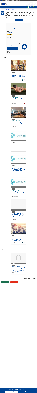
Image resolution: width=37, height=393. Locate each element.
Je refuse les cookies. (25, 391)
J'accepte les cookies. (11, 391)
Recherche (33, 4)
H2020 (13, 9)
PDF (14, 281)
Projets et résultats (7, 9)
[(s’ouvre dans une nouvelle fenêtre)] (4, 3)
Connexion (29, 4)
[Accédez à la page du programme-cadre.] (2, 13)
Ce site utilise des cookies (13, 389)
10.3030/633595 (9, 32)
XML (5, 281)
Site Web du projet (11, 29)
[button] (31, 4)
